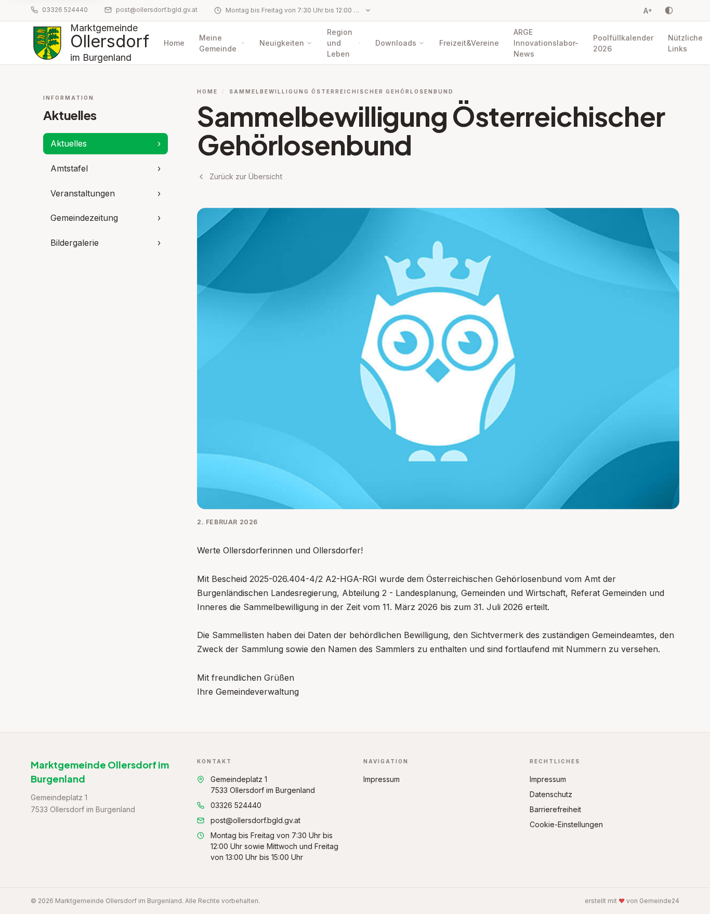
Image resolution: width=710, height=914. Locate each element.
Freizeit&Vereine (469, 42)
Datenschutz (551, 794)
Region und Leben (339, 43)
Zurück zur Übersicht (245, 176)
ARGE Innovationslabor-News (546, 43)
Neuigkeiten (281, 42)
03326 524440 (65, 10)
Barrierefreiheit (555, 809)
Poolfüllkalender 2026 (623, 43)
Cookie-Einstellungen (566, 824)
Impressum (381, 779)
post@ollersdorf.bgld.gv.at (157, 10)
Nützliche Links (685, 43)
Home (174, 42)
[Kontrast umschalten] (669, 10)
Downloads (395, 42)
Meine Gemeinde (217, 43)
